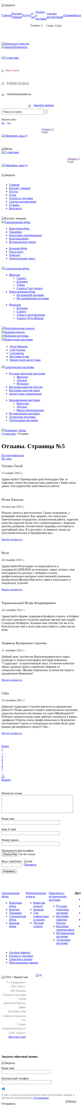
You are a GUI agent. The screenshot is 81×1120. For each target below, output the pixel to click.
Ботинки (22, 281)
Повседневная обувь (22, 291)
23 (3, 776)
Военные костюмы (17, 335)
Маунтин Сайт (17, 1036)
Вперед (6, 779)
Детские (22, 380)
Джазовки (15, 231)
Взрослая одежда (39, 904)
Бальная (38, 909)
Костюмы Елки (19, 356)
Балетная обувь (18, 238)
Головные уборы (15, 430)
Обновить (30, 864)
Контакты (15, 208)
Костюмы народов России (26, 387)
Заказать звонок (43, 105)
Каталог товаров (17, 15)
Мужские (23, 383)
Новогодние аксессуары (25, 359)
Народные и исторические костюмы (57, 896)
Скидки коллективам (55, 15)
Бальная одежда (15, 332)
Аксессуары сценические (25, 393)
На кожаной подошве (30, 295)
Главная (7, 15)
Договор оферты (19, 952)
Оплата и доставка (21, 198)
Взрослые (23, 403)
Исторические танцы (22, 242)
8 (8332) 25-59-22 (18, 83)
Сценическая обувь (17, 268)
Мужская (15, 304)
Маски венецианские (30, 410)
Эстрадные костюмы (22, 416)
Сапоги (21, 278)
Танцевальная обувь (17, 222)
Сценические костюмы (19, 367)
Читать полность (12, 539)
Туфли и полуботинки (31, 314)
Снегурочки (17, 349)
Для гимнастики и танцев (41, 916)
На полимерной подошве (33, 298)
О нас (33, 15)
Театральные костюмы (23, 420)
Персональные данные (23, 962)
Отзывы (68, 15)
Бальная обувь (18, 248)
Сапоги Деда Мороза (30, 318)
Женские (22, 376)
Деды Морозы (19, 346)
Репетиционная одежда (19, 328)
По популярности (13, 455)
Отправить (8, 1103)
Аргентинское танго (22, 258)
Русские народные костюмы (27, 373)
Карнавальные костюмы (24, 400)
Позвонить (20, 47)
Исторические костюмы (24, 413)
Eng (9, 123)
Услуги (26, 15)
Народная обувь (19, 228)
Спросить (23, 43)
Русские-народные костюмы (62, 909)
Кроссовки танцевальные (25, 235)
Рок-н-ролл (16, 251)
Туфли (21, 284)
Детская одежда (38, 924)
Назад (5, 746)
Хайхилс (14, 255)
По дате (6, 458)
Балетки (14, 909)
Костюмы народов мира (24, 390)
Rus (3, 123)
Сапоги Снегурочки (30, 288)
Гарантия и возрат (20, 959)
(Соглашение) (41, 1097)
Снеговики (17, 353)
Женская (14, 274)
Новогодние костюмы (19, 339)
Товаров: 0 (48, 129)
